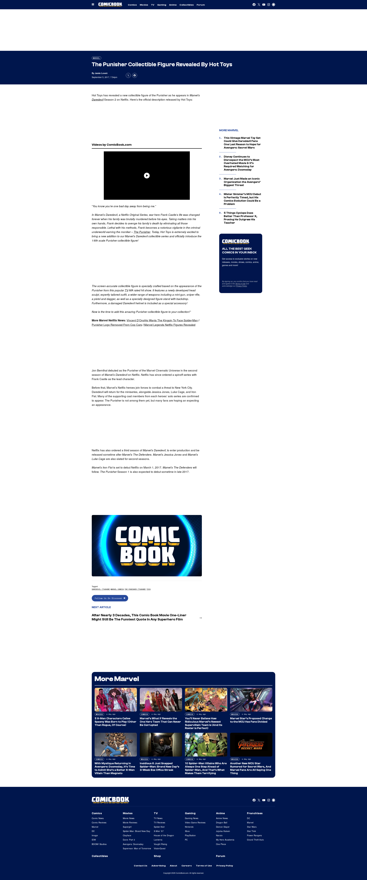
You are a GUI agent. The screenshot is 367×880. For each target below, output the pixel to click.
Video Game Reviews (195, 822)
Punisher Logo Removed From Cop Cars (117, 325)
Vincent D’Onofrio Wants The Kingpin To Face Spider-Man (162, 320)
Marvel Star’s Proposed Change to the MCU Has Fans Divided (251, 720)
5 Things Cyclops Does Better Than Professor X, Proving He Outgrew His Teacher (240, 217)
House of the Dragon (164, 835)
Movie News (128, 818)
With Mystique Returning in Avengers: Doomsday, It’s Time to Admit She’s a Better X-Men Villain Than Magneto (115, 768)
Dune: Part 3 (129, 839)
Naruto (219, 835)
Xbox (187, 831)
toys (149, 589)
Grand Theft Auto (255, 839)
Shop (157, 856)
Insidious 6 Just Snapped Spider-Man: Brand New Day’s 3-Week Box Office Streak (159, 767)
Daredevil (98, 99)
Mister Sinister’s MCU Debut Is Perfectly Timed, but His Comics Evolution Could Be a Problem (242, 199)
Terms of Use (240, 283)
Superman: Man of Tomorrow (137, 848)
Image (95, 835)
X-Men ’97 (159, 831)
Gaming (161, 5)
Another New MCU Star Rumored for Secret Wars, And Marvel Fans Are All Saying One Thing (250, 768)
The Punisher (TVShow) (135, 589)
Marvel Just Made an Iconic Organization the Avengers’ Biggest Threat (242, 182)
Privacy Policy (241, 286)
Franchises (255, 813)
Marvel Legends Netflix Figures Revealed (169, 325)
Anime (173, 5)
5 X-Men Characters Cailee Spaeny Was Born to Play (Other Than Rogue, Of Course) (115, 722)
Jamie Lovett (101, 73)
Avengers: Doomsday (133, 844)
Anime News (222, 818)
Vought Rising (160, 844)
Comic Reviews (99, 822)
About (173, 865)
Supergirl (127, 826)
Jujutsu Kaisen (223, 831)
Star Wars (251, 826)
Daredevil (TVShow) (101, 589)
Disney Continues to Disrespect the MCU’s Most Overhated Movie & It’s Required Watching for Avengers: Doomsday (241, 163)
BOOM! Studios (99, 844)
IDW (94, 839)
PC (186, 839)
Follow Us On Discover (109, 598)
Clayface (127, 835)
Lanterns (158, 839)
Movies (144, 5)
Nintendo (189, 826)
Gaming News (191, 818)
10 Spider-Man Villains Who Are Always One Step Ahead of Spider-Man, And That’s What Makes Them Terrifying (206, 768)
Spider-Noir (159, 826)
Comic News (98, 818)
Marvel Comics (117, 589)
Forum (201, 5)
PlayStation (190, 835)
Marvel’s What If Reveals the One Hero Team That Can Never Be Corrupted (160, 722)
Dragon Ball (221, 822)
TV (152, 5)
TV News (158, 818)
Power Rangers (254, 835)
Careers (186, 865)
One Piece (221, 844)
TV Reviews (159, 822)
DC (93, 831)
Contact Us (140, 865)
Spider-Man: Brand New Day (136, 831)
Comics (132, 5)
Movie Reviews (130, 822)
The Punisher (142, 232)
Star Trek (251, 831)
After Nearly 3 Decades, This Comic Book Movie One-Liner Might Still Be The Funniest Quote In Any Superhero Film (139, 617)
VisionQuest (159, 848)
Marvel (96, 58)
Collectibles (186, 5)
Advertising (159, 865)
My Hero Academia (225, 839)
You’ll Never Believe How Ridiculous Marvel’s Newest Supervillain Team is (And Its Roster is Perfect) (203, 723)
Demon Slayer (223, 826)
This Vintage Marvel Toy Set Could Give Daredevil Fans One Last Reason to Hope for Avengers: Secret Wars (242, 142)
